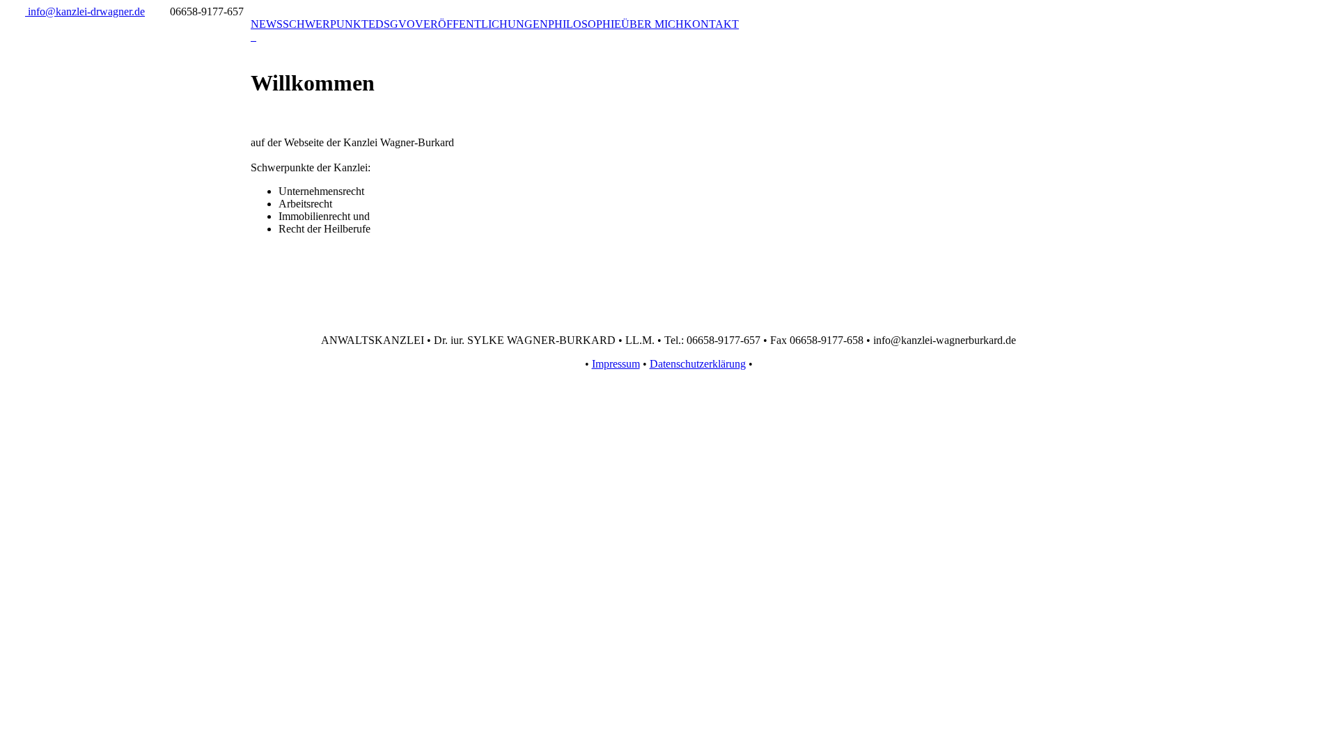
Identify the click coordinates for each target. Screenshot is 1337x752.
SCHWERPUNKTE (329, 24)
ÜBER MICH (652, 24)
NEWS (267, 24)
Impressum (616, 364)
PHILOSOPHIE (584, 24)
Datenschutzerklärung (698, 364)
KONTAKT (711, 24)
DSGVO (395, 24)
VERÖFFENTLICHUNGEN (481, 24)
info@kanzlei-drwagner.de (85, 11)
